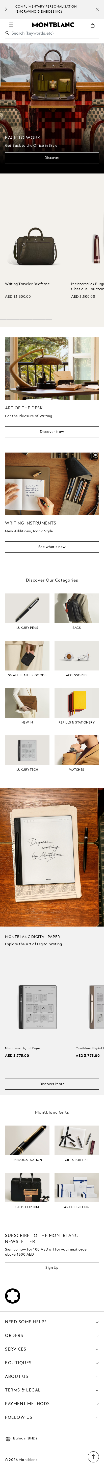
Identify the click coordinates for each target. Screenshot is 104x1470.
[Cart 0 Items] (94, 29)
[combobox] (52, 34)
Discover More (52, 1084)
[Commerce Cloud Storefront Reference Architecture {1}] (53, 24)
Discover (52, 158)
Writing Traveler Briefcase (27, 284)
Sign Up (52, 1267)
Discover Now (52, 432)
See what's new (52, 547)
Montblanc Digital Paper (23, 1048)
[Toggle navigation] (11, 25)
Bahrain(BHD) (25, 1438)
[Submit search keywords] (7, 33)
